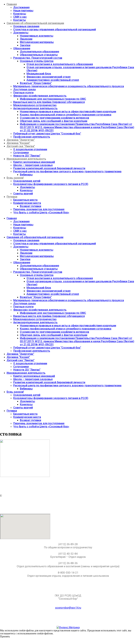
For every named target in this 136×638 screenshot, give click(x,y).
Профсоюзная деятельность (31, 136)
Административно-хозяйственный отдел (53, 80)
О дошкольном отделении (30, 149)
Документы (20, 32)
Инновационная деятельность (26, 158)
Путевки (12, 196)
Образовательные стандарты (39, 54)
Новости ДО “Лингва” (26, 155)
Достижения (21, 7)
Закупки (25, 45)
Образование (21, 48)
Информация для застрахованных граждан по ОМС (53, 98)
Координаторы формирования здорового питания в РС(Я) (50, 184)
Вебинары (26, 174)
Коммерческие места (27, 203)
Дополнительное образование (39, 51)
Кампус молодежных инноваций (34, 162)
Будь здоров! (15, 177)
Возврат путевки (30, 206)
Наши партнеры (23, 10)
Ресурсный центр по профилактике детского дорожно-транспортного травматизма (67, 171)
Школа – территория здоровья (33, 165)
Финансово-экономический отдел (48, 76)
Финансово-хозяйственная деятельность (40, 95)
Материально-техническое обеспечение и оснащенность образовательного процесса (68, 86)
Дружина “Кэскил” (18, 143)
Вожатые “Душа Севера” (36, 83)
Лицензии (26, 39)
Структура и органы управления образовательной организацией (54, 29)
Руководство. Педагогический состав (37, 57)
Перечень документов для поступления (38, 209)
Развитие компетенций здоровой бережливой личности (49, 168)
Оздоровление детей (26, 180)
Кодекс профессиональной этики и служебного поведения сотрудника (65, 114)
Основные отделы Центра (36, 61)
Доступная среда (24, 89)
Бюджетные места (25, 199)
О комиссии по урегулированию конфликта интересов (54, 117)
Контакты (19, 20)
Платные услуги (23, 92)
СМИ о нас (20, 16)
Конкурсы (19, 13)
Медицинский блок (39, 73)
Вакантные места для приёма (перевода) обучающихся (49, 102)
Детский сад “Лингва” (21, 146)
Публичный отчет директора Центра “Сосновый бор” (47, 133)
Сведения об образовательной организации (35, 23)
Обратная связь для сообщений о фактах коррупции (53, 121)
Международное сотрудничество (35, 105)
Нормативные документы (36, 35)
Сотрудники (21, 152)
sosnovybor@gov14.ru (68, 607)
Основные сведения (26, 26)
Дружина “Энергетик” (21, 139)
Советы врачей (23, 193)
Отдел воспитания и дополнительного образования (60, 64)
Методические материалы (37, 42)
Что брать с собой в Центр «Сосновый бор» (41, 212)
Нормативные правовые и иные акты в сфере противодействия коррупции (68, 111)
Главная (12, 4)
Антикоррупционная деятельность (35, 108)
